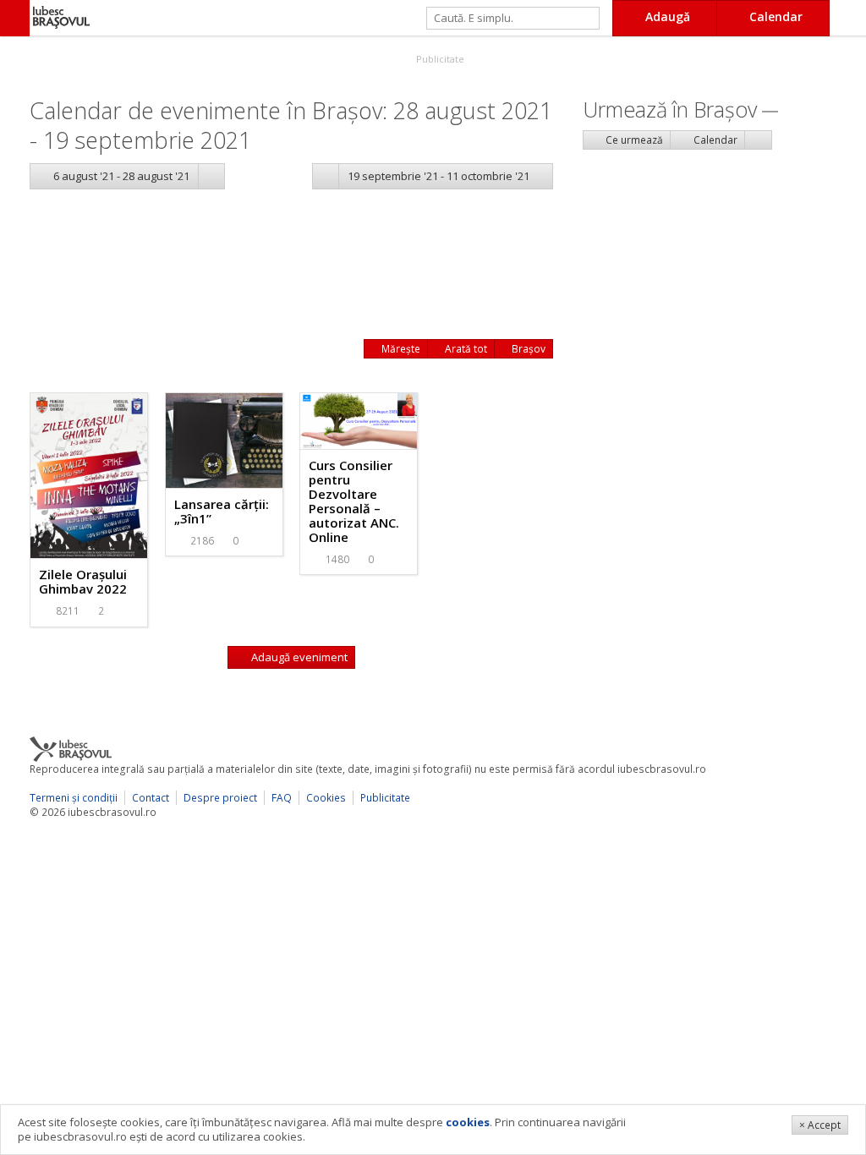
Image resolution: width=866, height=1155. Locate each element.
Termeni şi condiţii (74, 798)
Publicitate (439, 58)
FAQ (281, 798)
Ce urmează (633, 140)
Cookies (326, 798)
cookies (468, 1122)
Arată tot (464, 349)
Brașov (527, 349)
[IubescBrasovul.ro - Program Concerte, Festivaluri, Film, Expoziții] (15, 18)
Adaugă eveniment (298, 657)
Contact (150, 798)
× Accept (820, 1125)
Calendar (714, 140)
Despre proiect (220, 798)
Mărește (399, 349)
